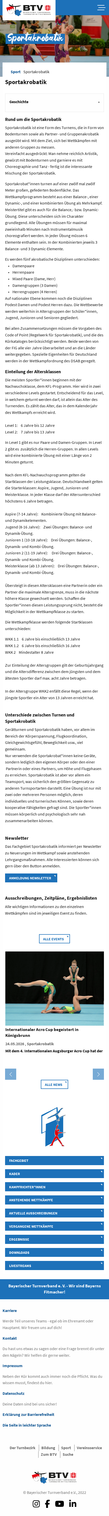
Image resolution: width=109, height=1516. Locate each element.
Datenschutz (13, 1393)
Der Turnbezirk (22, 1447)
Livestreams (20, 1265)
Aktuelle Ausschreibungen (33, 1213)
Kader (14, 1173)
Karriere (10, 1310)
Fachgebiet (18, 1160)
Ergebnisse (19, 1239)
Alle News (53, 1084)
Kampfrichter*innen (27, 1187)
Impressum (13, 1365)
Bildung (48, 1447)
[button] (10, 1074)
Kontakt (10, 1338)
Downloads (19, 1252)
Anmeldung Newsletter (30, 878)
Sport (16, 71)
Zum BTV (49, 1454)
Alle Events (53, 939)
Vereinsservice (89, 1447)
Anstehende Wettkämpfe (31, 1200)
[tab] (54, 102)
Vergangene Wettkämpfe (31, 1226)
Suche (68, 1454)
